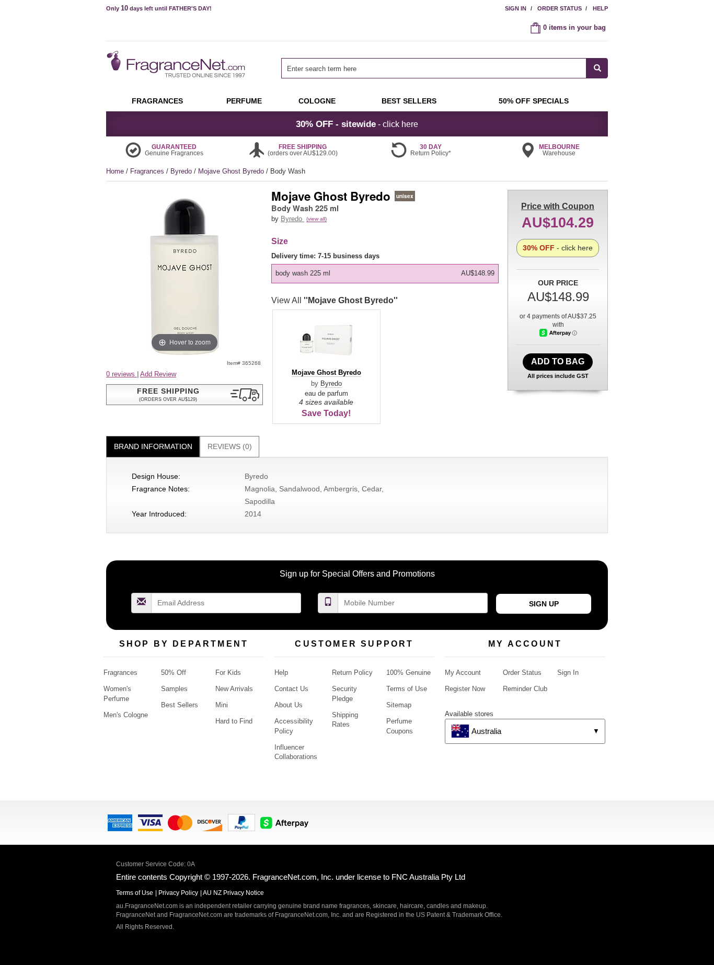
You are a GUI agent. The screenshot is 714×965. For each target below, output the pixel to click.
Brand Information (153, 446)
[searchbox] (433, 68)
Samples (174, 689)
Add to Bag (557, 361)
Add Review (158, 374)
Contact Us (291, 689)
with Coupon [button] (557, 206)
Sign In (515, 8)
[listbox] (386, 267)
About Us (288, 705)
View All (334, 300)
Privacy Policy (178, 893)
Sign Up (544, 604)
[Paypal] (241, 822)
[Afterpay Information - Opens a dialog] (558, 333)
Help (600, 8)
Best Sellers (179, 705)
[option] (385, 273)
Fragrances (148, 171)
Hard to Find (233, 721)
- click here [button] (357, 124)
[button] (184, 394)
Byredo (182, 171)
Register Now (465, 689)
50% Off (173, 672)
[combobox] (444, 68)
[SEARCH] (597, 68)
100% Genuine (408, 672)
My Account (463, 672)
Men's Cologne (125, 715)
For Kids (228, 672)
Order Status (559, 8)
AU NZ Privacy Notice (233, 893)
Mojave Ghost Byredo (232, 171)
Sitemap (398, 705)
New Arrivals (234, 689)
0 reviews (121, 374)
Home (115, 171)
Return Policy (352, 672)
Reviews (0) (230, 446)
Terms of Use (406, 689)
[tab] (153, 446)
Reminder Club (525, 689)
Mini (221, 705)
